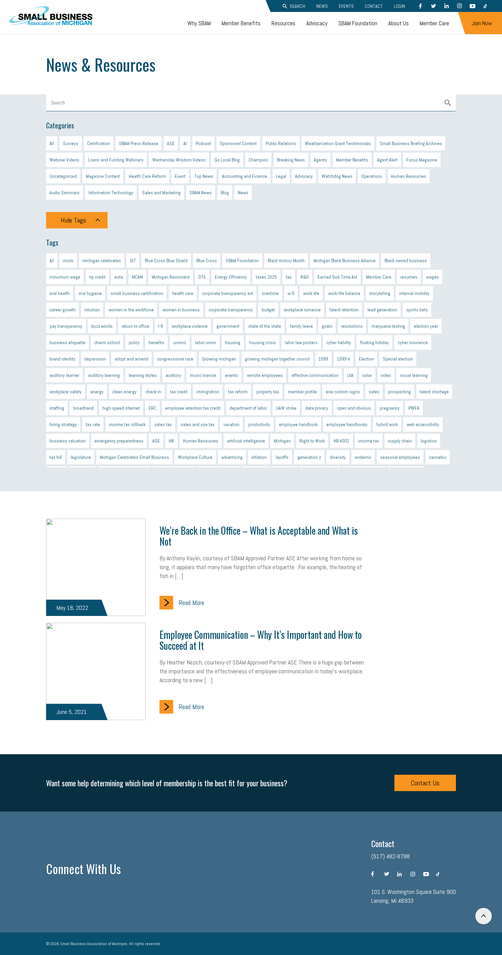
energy (96, 392)
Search (297, 6)
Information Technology (110, 192)
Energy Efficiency (231, 277)
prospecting (399, 392)
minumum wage (65, 277)
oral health (60, 293)
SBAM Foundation (357, 23)
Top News (203, 176)
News (322, 6)
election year (426, 326)
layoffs (282, 457)
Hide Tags (73, 220)
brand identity (62, 359)
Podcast (203, 143)
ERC (152, 408)
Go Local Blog (227, 160)
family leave (301, 326)
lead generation (382, 310)
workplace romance (302, 310)
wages (432, 277)
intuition (92, 310)
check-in (153, 392)
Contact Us (425, 782)
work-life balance (344, 293)
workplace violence (190, 326)
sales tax (163, 424)
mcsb (68, 260)
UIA (350, 375)
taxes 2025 (266, 277)
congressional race (175, 359)
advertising (231, 457)
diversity (338, 457)
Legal (281, 176)
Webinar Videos (64, 160)
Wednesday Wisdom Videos (179, 160)
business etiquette (67, 342)
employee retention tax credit (193, 408)
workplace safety (66, 392)
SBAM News (201, 192)
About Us (398, 23)
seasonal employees (400, 457)
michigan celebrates (101, 260)
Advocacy (316, 23)
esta (118, 277)
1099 (323, 359)
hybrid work (387, 424)
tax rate (93, 424)
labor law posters (301, 342)
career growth (62, 310)
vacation (231, 424)
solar (367, 375)
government (228, 326)
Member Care (434, 23)
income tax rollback (127, 424)
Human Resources (408, 176)
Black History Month (286, 260)
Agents (320, 160)
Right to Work (312, 441)
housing (232, 342)
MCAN (137, 277)
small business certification (137, 293)
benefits (156, 342)
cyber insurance (413, 342)
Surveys (70, 143)
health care (182, 293)
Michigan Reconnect (171, 277)
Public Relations (281, 143)
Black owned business (406, 260)
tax (289, 277)
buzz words (102, 326)
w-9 (291, 293)
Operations (371, 176)
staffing (57, 408)
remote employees (265, 375)
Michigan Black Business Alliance (344, 260)
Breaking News (291, 160)
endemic (363, 457)
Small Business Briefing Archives (411, 143)
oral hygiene (90, 293)
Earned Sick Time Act (337, 277)
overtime (270, 293)
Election (366, 359)
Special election (398, 359)
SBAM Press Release (138, 143)
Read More (191, 602)
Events (346, 6)
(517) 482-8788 (390, 856)
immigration (207, 392)
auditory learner (64, 375)
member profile (302, 392)
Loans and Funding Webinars (115, 160)
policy (134, 342)
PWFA (413, 408)
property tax (267, 392)
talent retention (344, 310)
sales (374, 392)
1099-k (343, 359)
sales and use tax (197, 424)
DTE (202, 277)
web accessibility (423, 424)
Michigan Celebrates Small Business (134, 457)
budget (268, 310)
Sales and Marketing (161, 192)
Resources (283, 23)
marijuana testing (388, 326)
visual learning (414, 375)
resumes (408, 277)
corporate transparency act (227, 293)
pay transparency (66, 326)
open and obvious (354, 408)
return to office (135, 326)
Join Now (482, 23)
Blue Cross (206, 260)
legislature (81, 457)
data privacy (316, 408)
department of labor (248, 408)
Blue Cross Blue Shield (166, 260)
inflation (259, 457)
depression (95, 359)
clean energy (124, 392)
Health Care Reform (147, 176)
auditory (173, 375)
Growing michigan (219, 359)
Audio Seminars (65, 192)
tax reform (238, 392)
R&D (305, 277)
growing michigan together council (277, 359)
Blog (225, 192)
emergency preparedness (119, 441)
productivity (259, 424)
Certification (98, 143)
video (386, 375)
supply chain (400, 441)
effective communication (315, 375)
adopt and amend (131, 359)
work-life (311, 293)
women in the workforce (131, 310)
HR (171, 441)
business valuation (68, 441)
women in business (181, 310)
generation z (309, 457)
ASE (171, 143)
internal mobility (414, 293)
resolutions (352, 326)
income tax (368, 441)
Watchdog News (337, 176)
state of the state (264, 326)
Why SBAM (199, 23)
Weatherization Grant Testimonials (338, 143)
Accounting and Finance (244, 176)
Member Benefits (241, 23)
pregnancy (390, 408)
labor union (205, 342)
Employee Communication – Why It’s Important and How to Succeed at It (260, 640)
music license (203, 375)
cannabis (437, 457)
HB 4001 (341, 441)
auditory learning (104, 375)
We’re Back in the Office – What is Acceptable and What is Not (258, 535)
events (231, 375)
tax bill (56, 457)
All (52, 143)
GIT (133, 260)
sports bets (417, 310)
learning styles (143, 375)
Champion (258, 160)
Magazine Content (103, 176)
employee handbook (298, 424)
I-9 (160, 326)
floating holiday (374, 342)
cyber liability (338, 342)
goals (327, 326)
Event (180, 176)
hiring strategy (63, 424)
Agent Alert (387, 160)
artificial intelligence (246, 441)
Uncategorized (63, 176)
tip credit (97, 277)
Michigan (282, 441)
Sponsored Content (238, 143)
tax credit (178, 392)
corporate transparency (231, 310)
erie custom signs (343, 392)
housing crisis (262, 342)
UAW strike (286, 408)
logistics (429, 441)
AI (185, 143)
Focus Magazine (421, 160)
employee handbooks (346, 424)
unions (179, 342)
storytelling (379, 293)
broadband (83, 408)
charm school (107, 342)
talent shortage (434, 392)
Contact (374, 6)
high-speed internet (121, 408)
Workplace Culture (195, 457)
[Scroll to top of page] (483, 916)
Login (399, 6)
